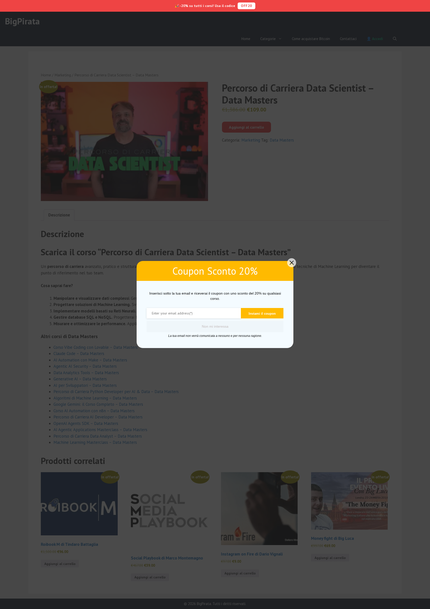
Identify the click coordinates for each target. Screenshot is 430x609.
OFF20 (246, 5)
